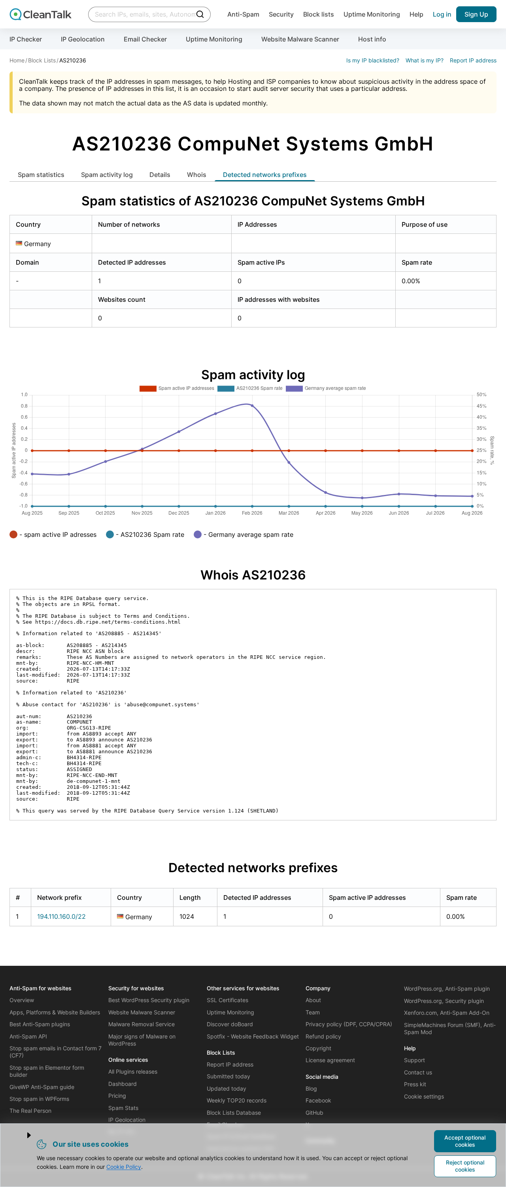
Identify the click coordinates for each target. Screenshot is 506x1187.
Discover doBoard (230, 1024)
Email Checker (145, 39)
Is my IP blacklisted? (372, 60)
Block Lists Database (234, 1112)
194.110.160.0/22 (61, 916)
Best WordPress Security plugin (148, 1000)
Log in (442, 14)
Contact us (418, 1072)
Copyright (318, 1048)
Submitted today (228, 1076)
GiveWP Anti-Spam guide (41, 1087)
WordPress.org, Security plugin (444, 1000)
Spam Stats (123, 1107)
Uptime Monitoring (372, 14)
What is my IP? (425, 60)
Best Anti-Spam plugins (39, 1024)
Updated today (226, 1088)
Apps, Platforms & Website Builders (54, 1012)
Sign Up (476, 14)
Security (281, 14)
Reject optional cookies (465, 1166)
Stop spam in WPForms (39, 1098)
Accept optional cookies (464, 1141)
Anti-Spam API (28, 1036)
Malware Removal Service (141, 1024)
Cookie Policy (123, 1166)
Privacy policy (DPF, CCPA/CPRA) (349, 1024)
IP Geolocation (83, 39)
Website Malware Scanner (300, 39)
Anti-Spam (243, 14)
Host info (372, 39)
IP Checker (25, 39)
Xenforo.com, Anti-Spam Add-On (446, 1012)
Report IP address (473, 60)
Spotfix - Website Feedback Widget (253, 1036)
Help (416, 14)
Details (159, 175)
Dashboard (122, 1083)
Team (313, 1012)
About (313, 1000)
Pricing (117, 1095)
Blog (311, 1088)
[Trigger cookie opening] (22, 1135)
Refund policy (323, 1036)
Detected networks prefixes (265, 175)
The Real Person (30, 1110)
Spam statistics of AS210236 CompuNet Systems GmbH (253, 201)
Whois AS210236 (253, 575)
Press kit (415, 1084)
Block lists (318, 14)
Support (414, 1060)
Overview (21, 1000)
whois (196, 175)
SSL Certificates (227, 1000)
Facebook (318, 1100)
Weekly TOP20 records (236, 1100)
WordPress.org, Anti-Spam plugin (447, 988)
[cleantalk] (40, 14)
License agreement (330, 1060)
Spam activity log (107, 175)
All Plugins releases (132, 1071)
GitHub (314, 1112)
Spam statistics (41, 175)
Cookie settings (424, 1096)
